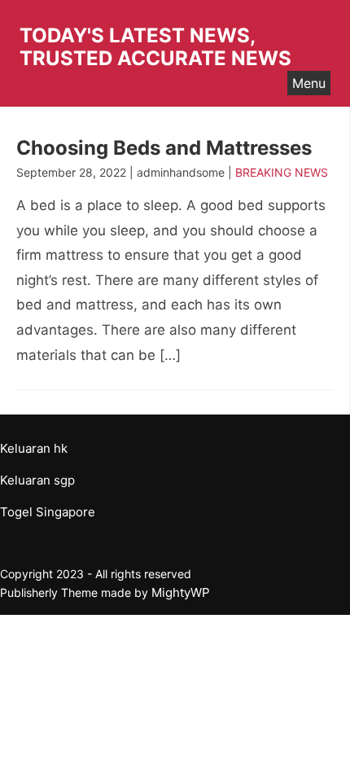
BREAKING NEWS (281, 172)
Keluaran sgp (37, 480)
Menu (309, 83)
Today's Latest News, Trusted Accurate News (155, 47)
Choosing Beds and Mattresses (164, 148)
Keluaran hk (34, 448)
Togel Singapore (47, 512)
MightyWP (180, 592)
